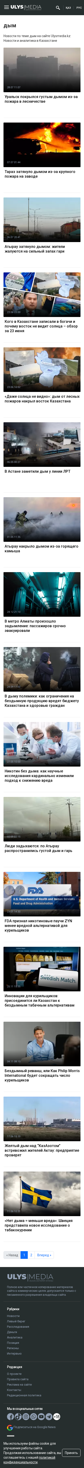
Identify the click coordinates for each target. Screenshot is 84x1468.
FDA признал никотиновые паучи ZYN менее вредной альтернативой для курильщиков (38, 926)
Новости (13, 1316)
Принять (71, 1453)
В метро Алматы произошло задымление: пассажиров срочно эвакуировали (35, 626)
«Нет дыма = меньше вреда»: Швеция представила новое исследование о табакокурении (39, 1225)
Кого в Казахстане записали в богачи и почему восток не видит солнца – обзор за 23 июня (41, 326)
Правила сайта (17, 1379)
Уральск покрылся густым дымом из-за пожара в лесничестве (41, 99)
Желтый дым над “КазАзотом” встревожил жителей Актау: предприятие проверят (42, 1150)
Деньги (12, 1332)
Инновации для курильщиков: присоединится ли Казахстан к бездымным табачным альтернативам (39, 1000)
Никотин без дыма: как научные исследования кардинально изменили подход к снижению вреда (39, 776)
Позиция (13, 1343)
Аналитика (14, 1337)
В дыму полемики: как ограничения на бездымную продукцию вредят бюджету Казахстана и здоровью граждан (42, 701)
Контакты (14, 1390)
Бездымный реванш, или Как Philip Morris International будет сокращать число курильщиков (42, 1075)
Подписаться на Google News (35, 1427)
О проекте (14, 1374)
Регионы (13, 1348)
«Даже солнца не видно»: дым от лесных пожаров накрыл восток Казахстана (42, 398)
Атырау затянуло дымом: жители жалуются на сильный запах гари (35, 248)
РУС (79, 7)
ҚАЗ (68, 7)
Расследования (18, 1326)
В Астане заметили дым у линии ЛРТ (37, 471)
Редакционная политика (24, 1395)
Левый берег (16, 1321)
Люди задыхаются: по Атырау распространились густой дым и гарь (38, 848)
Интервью (14, 1353)
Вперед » (44, 1255)
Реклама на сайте (19, 1384)
